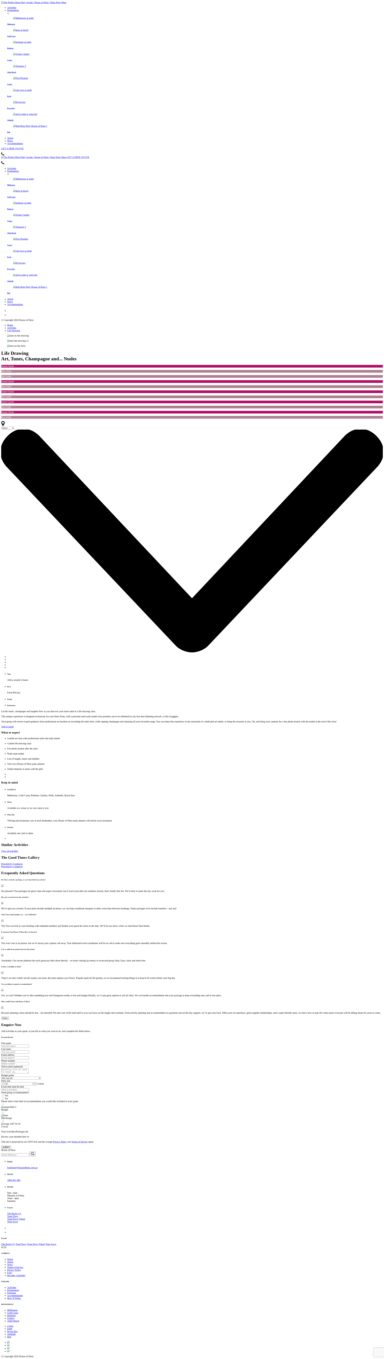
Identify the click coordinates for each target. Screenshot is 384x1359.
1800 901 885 (13, 1180)
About (10, 138)
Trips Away (12, 1221)
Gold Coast (12, 1313)
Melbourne (12, 1310)
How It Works (14, 1298)
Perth (9, 1328)
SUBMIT (6, 1147)
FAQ (9, 1272)
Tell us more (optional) (12, 1066)
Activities (11, 7)
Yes (6, 1095)
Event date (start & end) (12, 1086)
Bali (9, 1337)
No (6, 1098)
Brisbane (11, 1315)
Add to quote (7, 726)
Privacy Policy (60, 1142)
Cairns (10, 1326)
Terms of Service (80, 1142)
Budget (4, 1109)
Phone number (8, 1060)
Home (10, 325)
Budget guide (7, 1075)
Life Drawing (13, 330)
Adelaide (11, 1334)
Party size (5, 1081)
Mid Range (6, 1118)
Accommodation (15, 143)
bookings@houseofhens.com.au (22, 1167)
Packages (11, 1293)
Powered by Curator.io (12, 864)
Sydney (10, 1318)
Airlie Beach (13, 1321)
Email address (7, 1055)
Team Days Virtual (16, 1219)
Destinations (13, 10)
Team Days (12, 1216)
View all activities (9, 851)
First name (6, 1043)
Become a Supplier (16, 1275)
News (10, 140)
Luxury (4, 1126)
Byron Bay (12, 1331)
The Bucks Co (14, 1213)
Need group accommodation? (15, 1092)
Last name (6, 1049)
